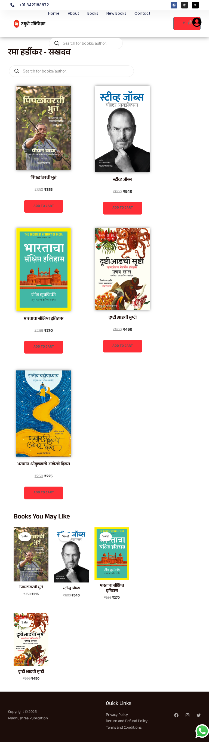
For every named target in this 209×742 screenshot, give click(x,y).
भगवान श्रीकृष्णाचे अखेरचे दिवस (43, 464)
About (73, 13)
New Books (116, 13)
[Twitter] (198, 715)
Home (54, 13)
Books (92, 13)
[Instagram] (187, 715)
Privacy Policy (117, 715)
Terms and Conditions (124, 728)
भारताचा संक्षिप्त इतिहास (43, 319)
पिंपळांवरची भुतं (43, 178)
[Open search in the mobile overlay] (86, 27)
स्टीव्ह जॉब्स (122, 180)
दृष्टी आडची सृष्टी (123, 318)
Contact (142, 13)
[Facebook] (176, 715)
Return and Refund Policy (126, 721)
